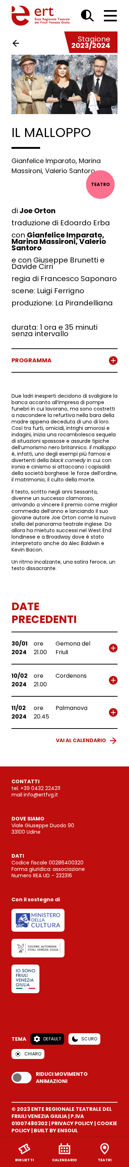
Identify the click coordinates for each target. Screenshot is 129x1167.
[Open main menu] (110, 16)
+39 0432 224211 (40, 788)
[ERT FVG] (40, 16)
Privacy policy (72, 1123)
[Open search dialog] (87, 16)
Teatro (100, 184)
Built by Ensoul (56, 1130)
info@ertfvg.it (41, 794)
